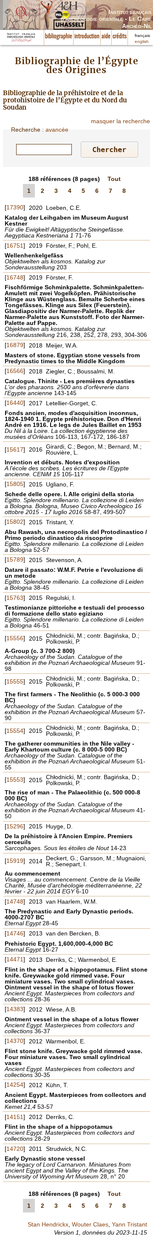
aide (106, 37)
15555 (14, 681)
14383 (14, 1009)
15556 (14, 638)
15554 (14, 730)
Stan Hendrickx (48, 1224)
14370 (14, 1040)
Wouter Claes (90, 1224)
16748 (14, 277)
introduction (86, 37)
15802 (14, 521)
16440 (14, 402)
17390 (14, 207)
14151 (14, 1116)
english (142, 41)
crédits (120, 37)
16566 (14, 370)
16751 (14, 245)
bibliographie (58, 37)
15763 (14, 597)
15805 (14, 483)
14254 (14, 1084)
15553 (14, 779)
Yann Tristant (129, 1224)
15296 (14, 826)
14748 (14, 901)
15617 (14, 449)
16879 (14, 345)
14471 (14, 959)
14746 (14, 933)
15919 (14, 860)
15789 (14, 559)
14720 (14, 1148)
